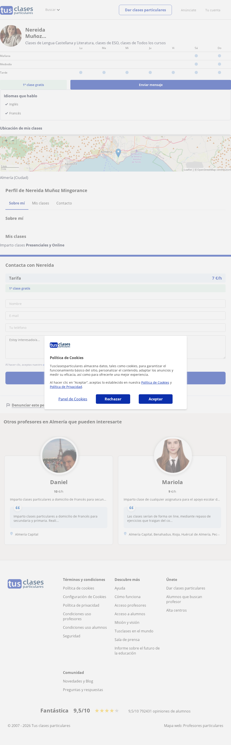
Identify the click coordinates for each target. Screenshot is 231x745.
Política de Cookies (155, 382)
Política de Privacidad (66, 387)
